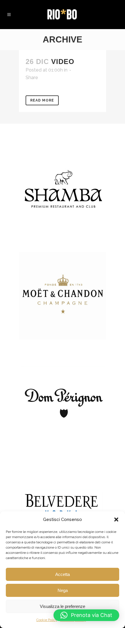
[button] (116, 519)
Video (62, 61)
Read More (42, 100)
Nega (63, 590)
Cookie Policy (46, 620)
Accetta (62, 574)
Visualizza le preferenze (62, 606)
